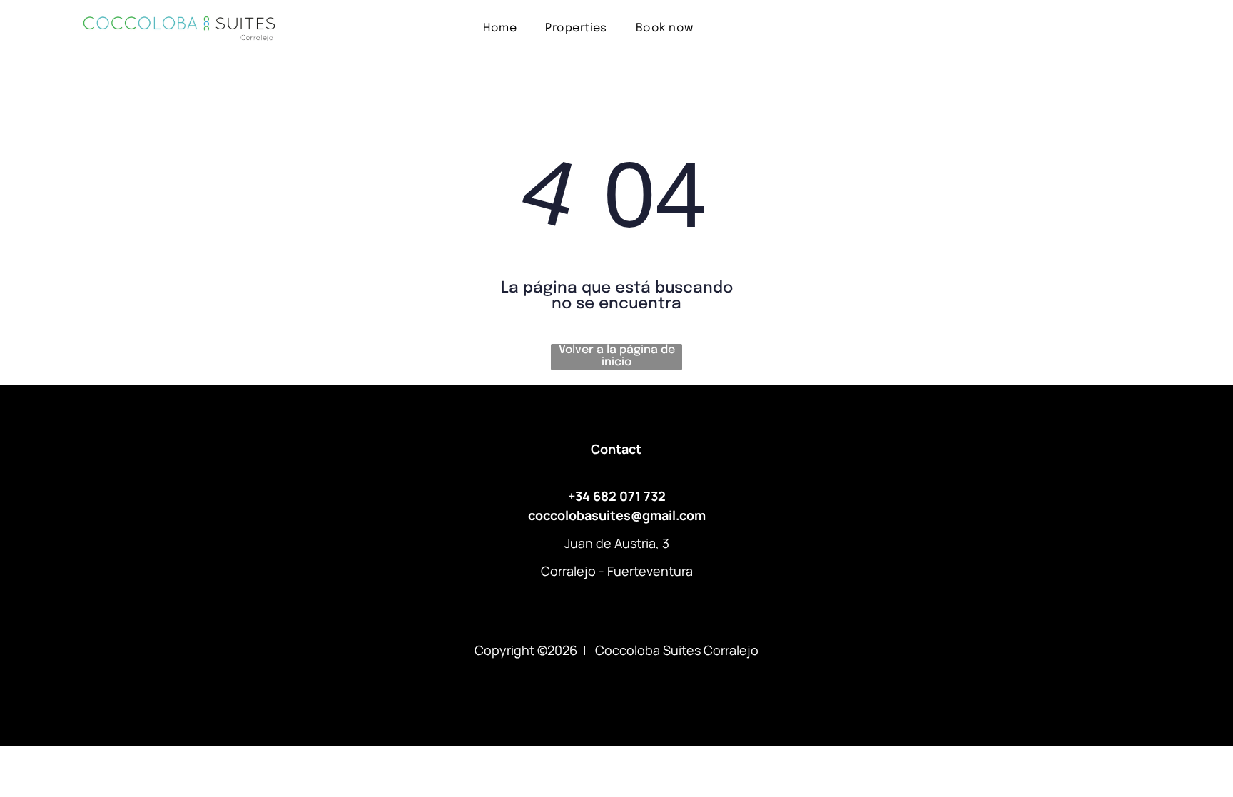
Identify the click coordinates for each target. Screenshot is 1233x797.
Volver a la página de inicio (617, 356)
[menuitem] (500, 27)
